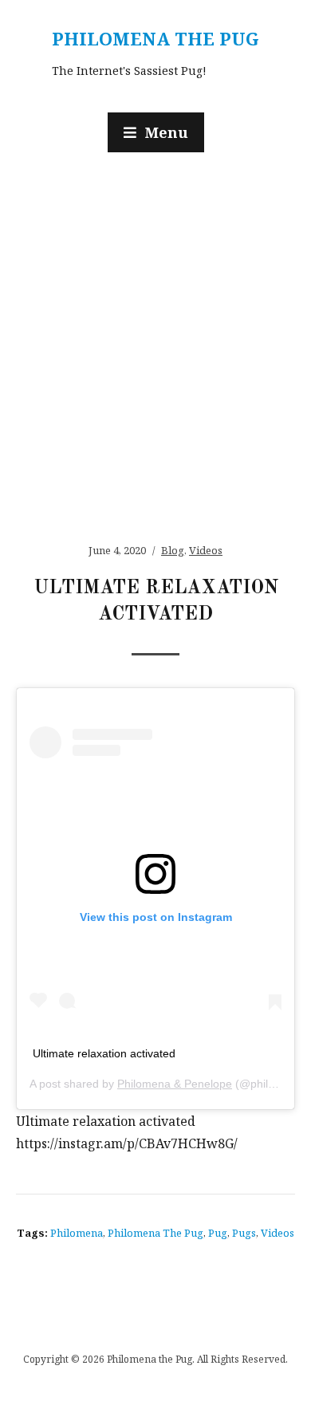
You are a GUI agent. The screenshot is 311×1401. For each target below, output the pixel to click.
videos (277, 1233)
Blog (172, 550)
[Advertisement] (155, 339)
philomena (76, 1233)
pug (217, 1233)
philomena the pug (155, 1233)
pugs (244, 1233)
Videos (205, 550)
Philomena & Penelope (174, 1083)
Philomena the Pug (155, 38)
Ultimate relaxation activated (104, 1053)
